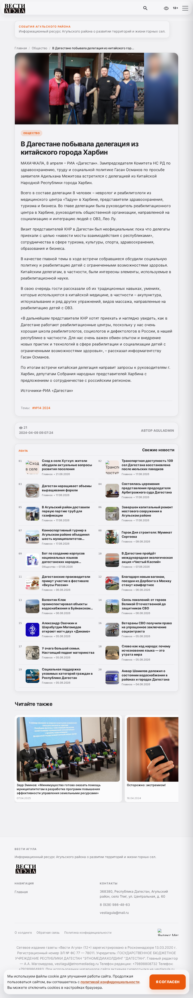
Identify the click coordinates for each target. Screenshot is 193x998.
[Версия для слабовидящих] (166, 8)
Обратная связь (48, 932)
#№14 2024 (41, 408)
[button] (185, 8)
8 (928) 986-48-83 (115, 905)
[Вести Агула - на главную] (23, 8)
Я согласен (167, 982)
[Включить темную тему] (156, 8)
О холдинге (23, 932)
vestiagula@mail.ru (114, 913)
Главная (21, 48)
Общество (39, 48)
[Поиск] (145, 8)
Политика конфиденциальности (88, 932)
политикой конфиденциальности (109, 982)
